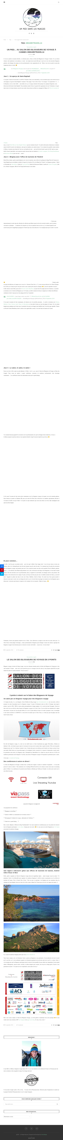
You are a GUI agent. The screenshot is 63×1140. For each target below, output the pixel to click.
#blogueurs (16, 68)
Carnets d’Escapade (52, 164)
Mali (34, 54)
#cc (41, 296)
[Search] (58, 2)
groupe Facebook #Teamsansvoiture (12, 1092)
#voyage (21, 68)
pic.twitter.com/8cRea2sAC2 (33, 70)
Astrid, (16, 304)
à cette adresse (20, 827)
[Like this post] (51, 650)
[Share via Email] (58, 650)
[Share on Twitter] (55, 650)
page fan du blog (31, 1019)
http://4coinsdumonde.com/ (42, 702)
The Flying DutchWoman (53, 151)
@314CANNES (46, 296)
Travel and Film (25, 164)
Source (31, 919)
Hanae (20, 304)
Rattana (57, 302)
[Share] (2, 566)
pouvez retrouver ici (30, 954)
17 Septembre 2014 (45, 72)
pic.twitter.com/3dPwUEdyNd (14, 298)
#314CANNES (10, 296)
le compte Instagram (27, 1092)
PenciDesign (44, 1134)
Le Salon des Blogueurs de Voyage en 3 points (31, 660)
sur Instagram (22, 1019)
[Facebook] (29, 33)
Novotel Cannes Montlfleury (28, 288)
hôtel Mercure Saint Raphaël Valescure (18, 145)
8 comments (20, 1025)
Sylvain (13, 304)
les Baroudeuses (25, 304)
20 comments (21, 650)
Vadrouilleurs (14, 164)
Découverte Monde (9, 153)
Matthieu (5, 304)
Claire (9, 304)
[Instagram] (33, 33)
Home (5, 39)
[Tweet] (2, 574)
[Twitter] (31, 33)
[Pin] (2, 570)
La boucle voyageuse (42, 151)
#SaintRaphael (35, 68)
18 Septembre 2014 (49, 298)
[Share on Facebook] (53, 650)
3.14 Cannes (56, 827)
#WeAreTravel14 (44, 68)
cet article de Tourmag (14, 758)
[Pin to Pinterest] (57, 650)
